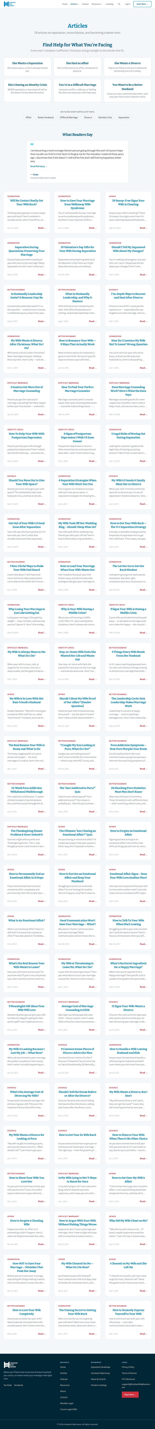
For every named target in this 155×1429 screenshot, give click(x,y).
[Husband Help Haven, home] (10, 4)
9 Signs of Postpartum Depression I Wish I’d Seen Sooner (77, 437)
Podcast (85, 4)
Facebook (18, 1385)
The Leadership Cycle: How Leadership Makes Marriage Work (128, 702)
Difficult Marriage (69, 117)
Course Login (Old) (68, 1409)
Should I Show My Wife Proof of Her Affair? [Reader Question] (77, 702)
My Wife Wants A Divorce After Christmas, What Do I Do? (26, 344)
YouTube (8, 1385)
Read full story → (38, 166)
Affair (28, 117)
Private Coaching (98, 1385)
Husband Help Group (100, 1373)
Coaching (109, 4)
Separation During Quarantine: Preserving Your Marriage (27, 251)
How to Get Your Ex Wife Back (77, 1135)
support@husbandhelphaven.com (136, 1386)
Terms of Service (129, 1373)
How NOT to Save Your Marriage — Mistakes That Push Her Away (26, 1267)
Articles (74, 4)
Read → (42, 228)
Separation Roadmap (100, 1367)
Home (64, 4)
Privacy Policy (128, 1367)
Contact (64, 1397)
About (63, 1391)
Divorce (88, 117)
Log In (127, 4)
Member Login (66, 1403)
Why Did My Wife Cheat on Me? (128, 1220)
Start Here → (142, 4)
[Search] (119, 4)
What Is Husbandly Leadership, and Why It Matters (77, 297)
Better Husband (46, 117)
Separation (123, 117)
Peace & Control (98, 1379)
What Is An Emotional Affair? (26, 920)
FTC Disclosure (128, 1379)
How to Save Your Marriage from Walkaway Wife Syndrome (77, 204)
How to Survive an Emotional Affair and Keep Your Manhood (77, 877)
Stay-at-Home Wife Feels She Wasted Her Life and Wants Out (77, 655)
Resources (96, 4)
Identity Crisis (105, 117)
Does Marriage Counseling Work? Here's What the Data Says (128, 391)
